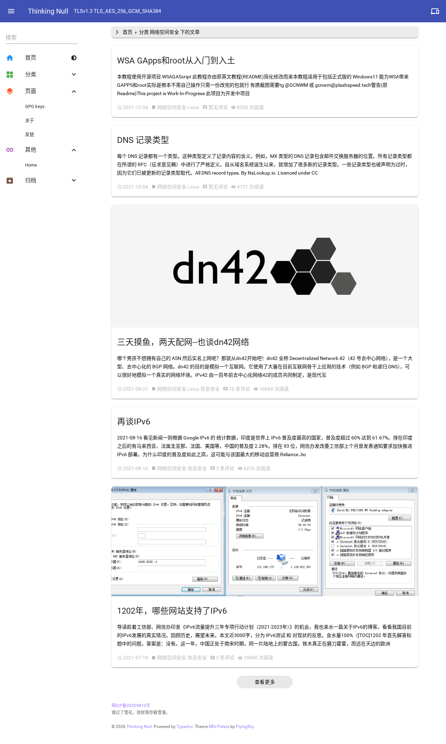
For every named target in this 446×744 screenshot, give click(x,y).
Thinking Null (48, 11)
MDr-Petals (219, 726)
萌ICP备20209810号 (131, 705)
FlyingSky (245, 726)
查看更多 (265, 682)
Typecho (185, 726)
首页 (127, 32)
